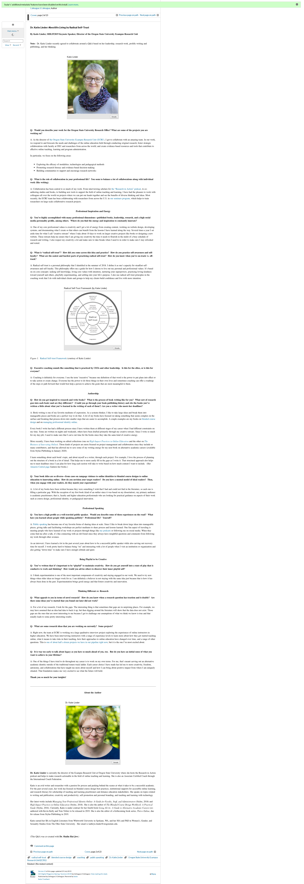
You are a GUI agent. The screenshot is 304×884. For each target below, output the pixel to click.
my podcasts (105, 530)
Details (114, 117)
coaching (81, 857)
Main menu (12, 31)
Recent (16, 45)
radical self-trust (39, 857)
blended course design (61, 857)
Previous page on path (128, 15)
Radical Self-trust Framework (53, 358)
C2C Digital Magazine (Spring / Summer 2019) (55, 874)
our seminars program (120, 198)
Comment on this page (44, 846)
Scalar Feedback (44, 879)
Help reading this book (99, 874)
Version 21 (42, 871)
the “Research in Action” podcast (126, 188)
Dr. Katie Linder (116, 857)
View (7, 45)
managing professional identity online (60, 422)
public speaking (97, 857)
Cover (34, 15)
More (153, 874)
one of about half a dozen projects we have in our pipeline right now (77, 642)
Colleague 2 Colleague (40, 8)
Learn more (73, 4)
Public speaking (40, 524)
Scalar (76, 876)
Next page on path (148, 15)
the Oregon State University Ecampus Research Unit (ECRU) (77, 139)
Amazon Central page (40, 466)
